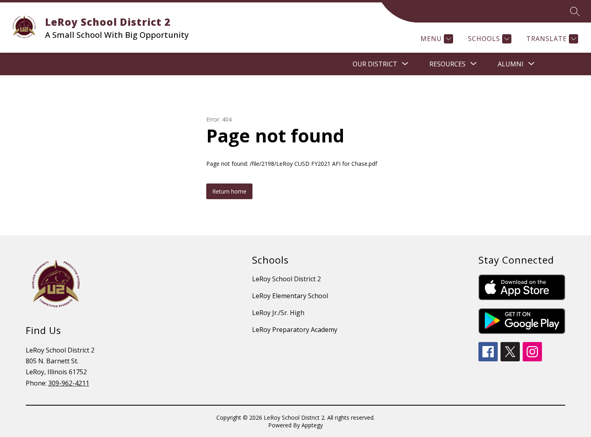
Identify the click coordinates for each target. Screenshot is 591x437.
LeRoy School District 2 (286, 278)
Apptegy (312, 425)
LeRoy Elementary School (290, 295)
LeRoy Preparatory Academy (294, 329)
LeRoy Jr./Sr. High (278, 312)
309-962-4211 (68, 383)
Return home (229, 191)
